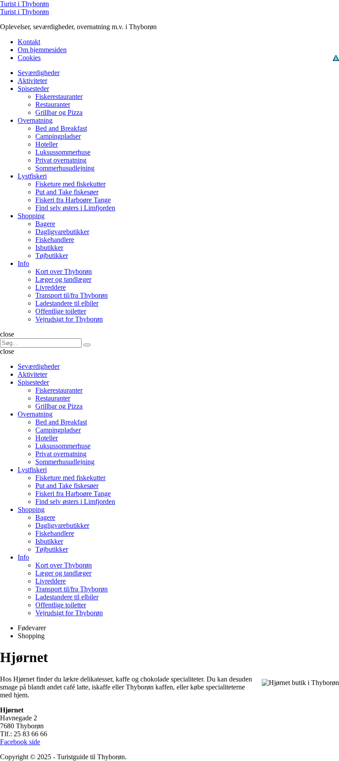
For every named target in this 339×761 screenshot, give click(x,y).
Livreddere (50, 287)
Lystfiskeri (32, 176)
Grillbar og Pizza (59, 112)
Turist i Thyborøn (24, 4)
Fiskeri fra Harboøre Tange (73, 200)
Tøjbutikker (51, 255)
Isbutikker (49, 247)
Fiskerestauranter (59, 96)
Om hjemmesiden (42, 49)
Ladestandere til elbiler (66, 303)
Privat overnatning (61, 160)
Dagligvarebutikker (62, 231)
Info (23, 263)
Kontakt (29, 41)
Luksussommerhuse (62, 152)
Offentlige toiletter (60, 311)
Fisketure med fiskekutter (70, 184)
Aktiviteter (32, 80)
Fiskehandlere (54, 239)
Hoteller (46, 144)
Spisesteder (33, 88)
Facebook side (20, 742)
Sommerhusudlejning (64, 168)
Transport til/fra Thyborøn (71, 295)
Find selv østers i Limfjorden (75, 208)
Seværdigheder (39, 72)
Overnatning (35, 120)
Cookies (29, 57)
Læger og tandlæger (63, 279)
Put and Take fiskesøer (66, 192)
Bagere (45, 223)
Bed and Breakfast (61, 128)
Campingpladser (58, 136)
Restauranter (52, 104)
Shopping (31, 216)
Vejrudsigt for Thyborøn (69, 319)
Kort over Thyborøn (63, 271)
